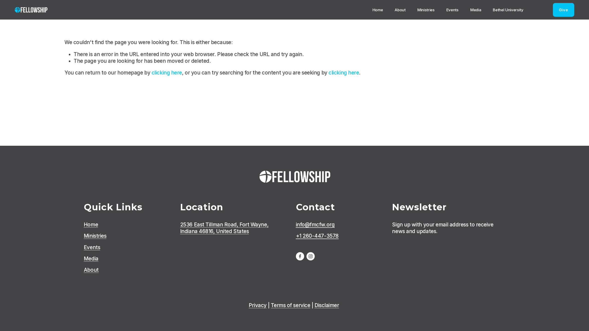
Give (563, 10)
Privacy (258, 305)
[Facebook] (300, 256)
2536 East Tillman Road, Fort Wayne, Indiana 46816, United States (224, 227)
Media (475, 10)
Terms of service (290, 305)
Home (377, 10)
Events (452, 10)
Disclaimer (327, 305)
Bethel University (508, 10)
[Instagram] (310, 256)
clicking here (167, 72)
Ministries (426, 10)
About (400, 10)
